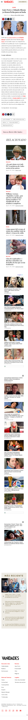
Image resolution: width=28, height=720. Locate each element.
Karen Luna (18, 170)
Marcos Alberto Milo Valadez (17, 15)
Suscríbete (22, 2)
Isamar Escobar (19, 205)
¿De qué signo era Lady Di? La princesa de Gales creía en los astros (15, 166)
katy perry (6, 119)
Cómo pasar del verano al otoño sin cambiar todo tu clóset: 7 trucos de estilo (15, 231)
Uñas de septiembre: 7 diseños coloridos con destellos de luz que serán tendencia (15, 261)
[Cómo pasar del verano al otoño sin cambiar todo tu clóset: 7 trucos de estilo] (16, 217)
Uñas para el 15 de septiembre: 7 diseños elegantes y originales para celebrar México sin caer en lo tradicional (14, 603)
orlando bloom (18, 119)
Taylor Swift (13, 122)
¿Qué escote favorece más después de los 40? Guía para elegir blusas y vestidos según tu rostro (14, 618)
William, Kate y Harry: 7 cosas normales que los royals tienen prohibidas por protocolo (13, 596)
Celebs (14, 7)
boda (4, 122)
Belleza (8, 256)
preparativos (7, 125)
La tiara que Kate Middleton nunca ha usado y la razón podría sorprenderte (15, 624)
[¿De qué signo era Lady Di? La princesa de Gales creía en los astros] (16, 152)
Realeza (8, 162)
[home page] (9, 2)
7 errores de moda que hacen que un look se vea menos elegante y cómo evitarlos (15, 611)
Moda (7, 227)
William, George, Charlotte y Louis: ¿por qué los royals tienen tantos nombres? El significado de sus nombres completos (14, 198)
